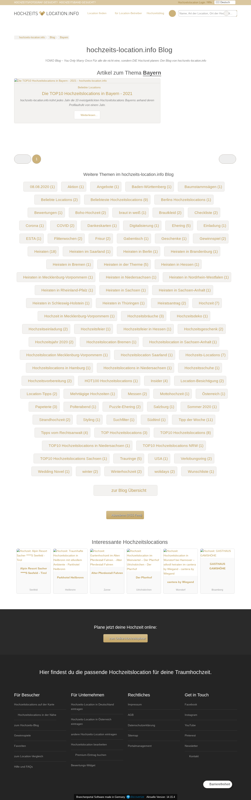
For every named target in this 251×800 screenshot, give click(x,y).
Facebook (191, 704)
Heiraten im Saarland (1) (89, 251)
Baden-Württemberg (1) (151, 187)
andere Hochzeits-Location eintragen (94, 734)
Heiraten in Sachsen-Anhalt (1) (185, 290)
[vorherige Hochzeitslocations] (22, 159)
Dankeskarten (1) (102, 226)
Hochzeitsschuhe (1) (202, 368)
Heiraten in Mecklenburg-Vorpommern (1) (58, 277)
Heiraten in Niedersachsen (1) (131, 277)
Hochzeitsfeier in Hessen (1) (147, 329)
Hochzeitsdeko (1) (192, 316)
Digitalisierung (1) (144, 226)
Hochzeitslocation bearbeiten (89, 744)
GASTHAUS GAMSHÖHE (217, 566)
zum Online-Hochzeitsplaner (127, 638)
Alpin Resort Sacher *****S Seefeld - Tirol (33, 570)
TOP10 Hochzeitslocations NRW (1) (173, 446)
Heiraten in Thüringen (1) (124, 303)
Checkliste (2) (206, 213)
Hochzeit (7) (209, 303)
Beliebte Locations (89, 87)
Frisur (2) (102, 239)
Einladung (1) (215, 226)
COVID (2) (65, 226)
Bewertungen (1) (48, 213)
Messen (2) (137, 394)
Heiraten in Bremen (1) (72, 264)
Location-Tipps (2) (42, 394)
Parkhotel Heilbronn (70, 577)
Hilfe (209, 2)
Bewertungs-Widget (83, 765)
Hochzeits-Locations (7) (206, 355)
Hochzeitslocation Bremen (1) (111, 342)
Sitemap (133, 735)
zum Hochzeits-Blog (26, 725)
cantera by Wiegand (180, 582)
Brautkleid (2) (170, 213)
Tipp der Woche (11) (196, 420)
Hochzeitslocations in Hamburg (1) (61, 368)
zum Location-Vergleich (28, 756)
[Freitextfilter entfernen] (226, 13)
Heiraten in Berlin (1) (140, 251)
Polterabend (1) (83, 407)
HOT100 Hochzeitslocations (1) (111, 381)
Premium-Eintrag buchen (90, 754)
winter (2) (90, 471)
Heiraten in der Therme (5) (126, 264)
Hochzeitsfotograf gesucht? (35, 2)
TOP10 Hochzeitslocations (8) (185, 433)
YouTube (190, 725)
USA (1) (161, 459)
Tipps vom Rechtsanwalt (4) (64, 433)
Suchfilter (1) (123, 420)
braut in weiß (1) (132, 213)
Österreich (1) (213, 394)
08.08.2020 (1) (42, 187)
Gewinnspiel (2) (213, 239)
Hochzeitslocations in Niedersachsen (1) (138, 368)
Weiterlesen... (89, 115)
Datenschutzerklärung (141, 725)
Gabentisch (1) (136, 239)
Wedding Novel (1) (53, 471)
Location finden (96, 13)
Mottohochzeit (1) (174, 394)
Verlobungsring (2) (196, 459)
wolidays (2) (165, 471)
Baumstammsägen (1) (203, 187)
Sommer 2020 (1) (202, 407)
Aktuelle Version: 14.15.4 (160, 796)
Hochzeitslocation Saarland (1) (147, 355)
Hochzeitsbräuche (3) (145, 316)
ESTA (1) (33, 239)
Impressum (135, 704)
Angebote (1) (108, 187)
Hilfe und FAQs (23, 766)
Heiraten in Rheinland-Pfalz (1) (67, 290)
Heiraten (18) (45, 251)
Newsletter (191, 745)
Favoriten (20, 745)
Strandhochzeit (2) (54, 420)
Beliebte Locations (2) (59, 200)
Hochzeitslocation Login (191, 2)
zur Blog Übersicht (128, 490)
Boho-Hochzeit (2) (90, 213)
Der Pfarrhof (144, 577)
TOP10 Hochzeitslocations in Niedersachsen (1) (89, 446)
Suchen (234, 13)
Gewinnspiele (22, 735)
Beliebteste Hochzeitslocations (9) (119, 200)
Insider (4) (159, 381)
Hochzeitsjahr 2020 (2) (54, 342)
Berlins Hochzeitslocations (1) (186, 200)
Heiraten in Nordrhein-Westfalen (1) (199, 277)
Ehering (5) (181, 226)
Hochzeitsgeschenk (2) (203, 329)
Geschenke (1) (173, 239)
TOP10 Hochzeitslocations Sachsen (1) (73, 459)
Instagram (191, 714)
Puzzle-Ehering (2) (125, 407)
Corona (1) (35, 226)
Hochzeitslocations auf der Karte (34, 704)
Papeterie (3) (46, 407)
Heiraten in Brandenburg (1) (194, 251)
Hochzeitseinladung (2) (48, 329)
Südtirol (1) (156, 420)
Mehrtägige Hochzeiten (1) (92, 394)
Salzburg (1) (164, 407)
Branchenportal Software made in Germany (100, 796)
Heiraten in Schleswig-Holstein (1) (61, 303)
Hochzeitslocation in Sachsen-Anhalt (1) (183, 342)
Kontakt (193, 756)
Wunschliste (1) (201, 471)
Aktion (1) (76, 187)
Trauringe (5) (131, 459)
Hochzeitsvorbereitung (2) (50, 381)
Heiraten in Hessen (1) (180, 264)
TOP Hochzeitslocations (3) (124, 433)
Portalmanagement (140, 745)
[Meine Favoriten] (172, 13)
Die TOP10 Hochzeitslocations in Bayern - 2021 (87, 93)
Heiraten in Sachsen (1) (126, 290)
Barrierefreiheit (219, 784)
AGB (131, 714)
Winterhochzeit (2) (126, 471)
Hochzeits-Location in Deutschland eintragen (92, 707)
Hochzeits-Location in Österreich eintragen (91, 721)
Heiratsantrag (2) (172, 303)
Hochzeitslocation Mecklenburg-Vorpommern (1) (67, 355)
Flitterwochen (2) (68, 239)
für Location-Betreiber (128, 13)
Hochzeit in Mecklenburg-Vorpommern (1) (79, 316)
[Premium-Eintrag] (229, 544)
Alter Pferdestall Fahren (107, 572)
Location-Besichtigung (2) (202, 381)
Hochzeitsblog (155, 13)
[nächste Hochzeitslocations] (227, 159)
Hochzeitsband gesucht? (77, 2)
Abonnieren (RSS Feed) (126, 515)
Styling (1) (91, 420)
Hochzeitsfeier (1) (95, 329)
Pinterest (190, 735)
